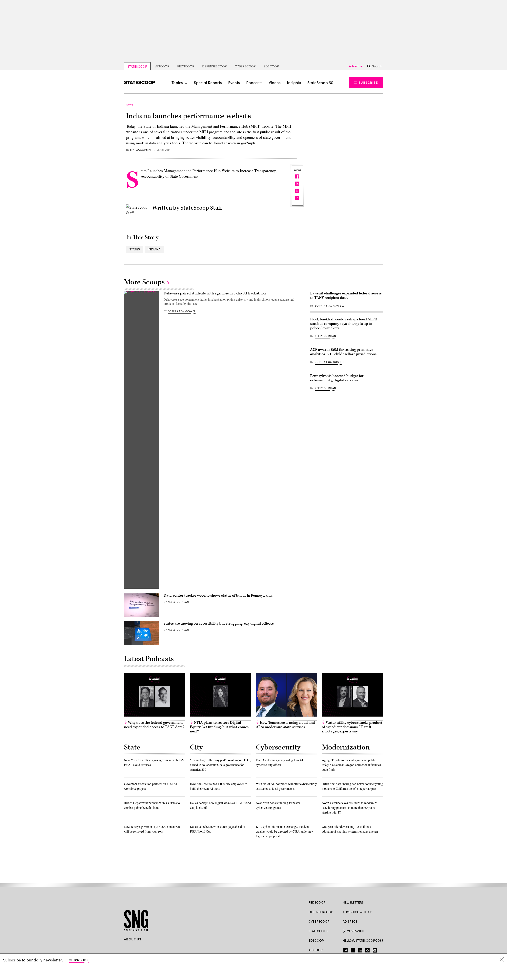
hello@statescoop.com (363, 940)
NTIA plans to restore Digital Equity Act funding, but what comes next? (219, 727)
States (134, 249)
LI (358, 950)
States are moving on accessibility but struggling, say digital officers (219, 623)
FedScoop (185, 66)
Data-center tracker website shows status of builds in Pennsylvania (218, 595)
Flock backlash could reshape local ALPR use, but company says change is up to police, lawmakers (343, 324)
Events (234, 82)
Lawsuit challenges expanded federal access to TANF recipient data (346, 295)
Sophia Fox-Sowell (182, 311)
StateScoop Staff (141, 149)
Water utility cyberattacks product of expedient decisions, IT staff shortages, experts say (352, 727)
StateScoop (137, 66)
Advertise (355, 66)
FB (344, 950)
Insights (294, 82)
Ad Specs (350, 921)
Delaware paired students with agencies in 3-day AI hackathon (215, 293)
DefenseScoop (214, 66)
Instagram (367, 950)
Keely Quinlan (178, 602)
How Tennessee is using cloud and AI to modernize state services (285, 724)
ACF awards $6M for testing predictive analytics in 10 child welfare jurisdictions (343, 351)
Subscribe (368, 82)
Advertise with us (357, 912)
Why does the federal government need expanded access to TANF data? (154, 724)
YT (374, 950)
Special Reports (208, 82)
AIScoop (162, 66)
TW (352, 950)
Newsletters (353, 902)
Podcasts (254, 82)
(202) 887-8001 (353, 931)
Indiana (154, 249)
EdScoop (271, 66)
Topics (177, 82)
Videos (275, 82)
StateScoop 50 (320, 82)
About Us (132, 939)
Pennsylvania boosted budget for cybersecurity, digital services (337, 378)
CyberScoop (245, 66)
